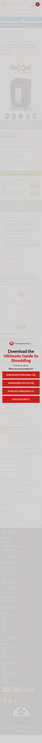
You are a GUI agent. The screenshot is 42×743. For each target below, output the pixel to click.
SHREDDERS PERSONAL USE (21, 375)
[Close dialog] (38, 4)
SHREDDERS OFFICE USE (21, 383)
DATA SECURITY (21, 399)
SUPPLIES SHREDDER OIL (21, 391)
